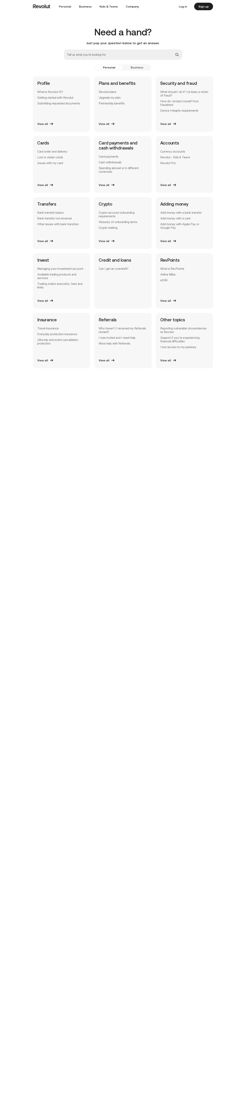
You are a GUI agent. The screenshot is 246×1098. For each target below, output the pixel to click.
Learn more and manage (184, 1058)
